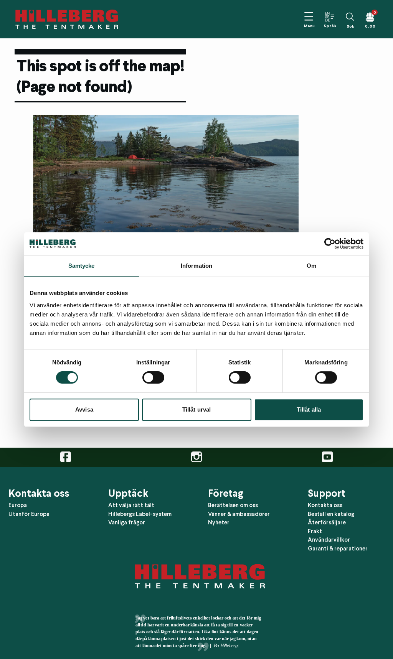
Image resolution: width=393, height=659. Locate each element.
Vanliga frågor (126, 522)
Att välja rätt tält (131, 505)
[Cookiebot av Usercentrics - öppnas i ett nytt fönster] (329, 243)
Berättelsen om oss (233, 505)
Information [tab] (196, 265)
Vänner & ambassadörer (239, 513)
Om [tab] (311, 265)
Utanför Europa (29, 513)
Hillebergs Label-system (140, 513)
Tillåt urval (196, 409)
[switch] (153, 377)
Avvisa (84, 409)
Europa (17, 505)
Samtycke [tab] (81, 265)
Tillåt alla (309, 409)
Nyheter (219, 522)
